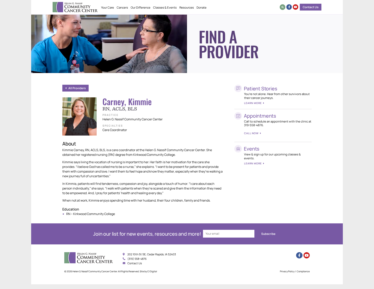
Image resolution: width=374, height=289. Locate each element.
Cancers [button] (122, 7)
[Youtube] (295, 7)
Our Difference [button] (140, 7)
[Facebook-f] (289, 7)
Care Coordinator (114, 130)
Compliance (303, 271)
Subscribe (268, 234)
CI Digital (152, 271)
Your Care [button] (107, 7)
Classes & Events (165, 7)
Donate (201, 7)
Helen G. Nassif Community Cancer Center (132, 119)
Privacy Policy (287, 271)
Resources (186, 7)
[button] (282, 7)
